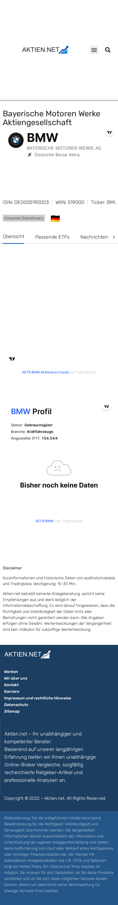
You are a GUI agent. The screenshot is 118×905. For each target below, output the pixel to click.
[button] (94, 49)
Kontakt (11, 685)
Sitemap (12, 711)
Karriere (11, 691)
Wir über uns (15, 678)
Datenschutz (16, 704)
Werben (11, 671)
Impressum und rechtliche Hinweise (37, 698)
